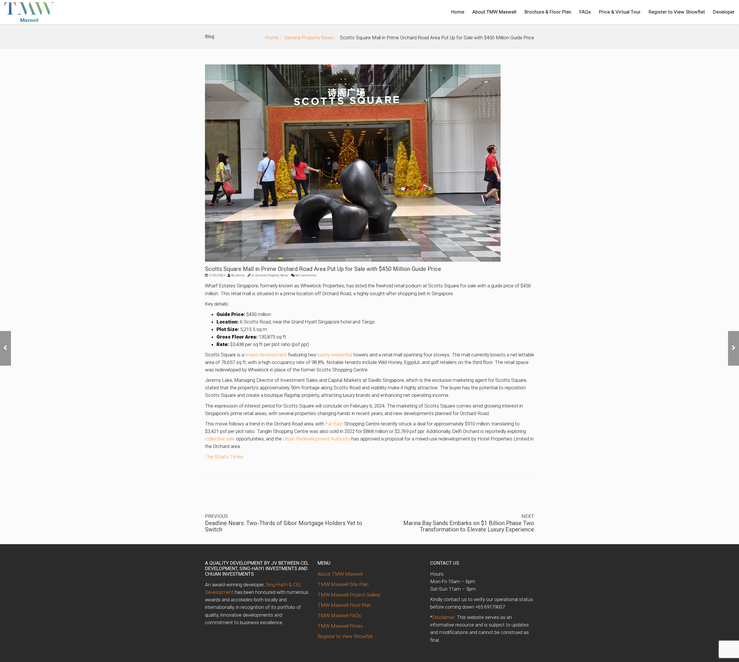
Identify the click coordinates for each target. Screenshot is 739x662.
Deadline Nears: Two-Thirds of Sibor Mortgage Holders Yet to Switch (283, 526)
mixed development (266, 355)
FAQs (585, 12)
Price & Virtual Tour (620, 12)
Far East (334, 424)
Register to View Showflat (677, 12)
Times (236, 457)
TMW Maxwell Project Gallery (349, 595)
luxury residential (335, 355)
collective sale (220, 439)
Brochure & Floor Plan (548, 12)
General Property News (309, 37)
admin (240, 275)
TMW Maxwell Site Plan (343, 584)
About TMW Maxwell (494, 12)
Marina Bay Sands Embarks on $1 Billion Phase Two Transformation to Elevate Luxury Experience (468, 526)
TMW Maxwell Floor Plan (344, 605)
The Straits (217, 457)
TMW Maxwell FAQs (339, 615)
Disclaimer (443, 617)
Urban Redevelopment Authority (316, 439)
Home (457, 12)
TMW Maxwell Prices (340, 626)
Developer (724, 12)
